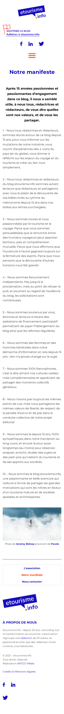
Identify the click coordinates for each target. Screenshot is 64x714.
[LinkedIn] (30, 44)
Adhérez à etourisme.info (22, 34)
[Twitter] (41, 44)
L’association (32, 568)
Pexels (55, 543)
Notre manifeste (32, 575)
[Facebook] (21, 44)
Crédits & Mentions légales (19, 671)
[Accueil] (32, 6)
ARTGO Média (25, 663)
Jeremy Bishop (25, 543)
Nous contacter (32, 581)
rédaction (26, 638)
